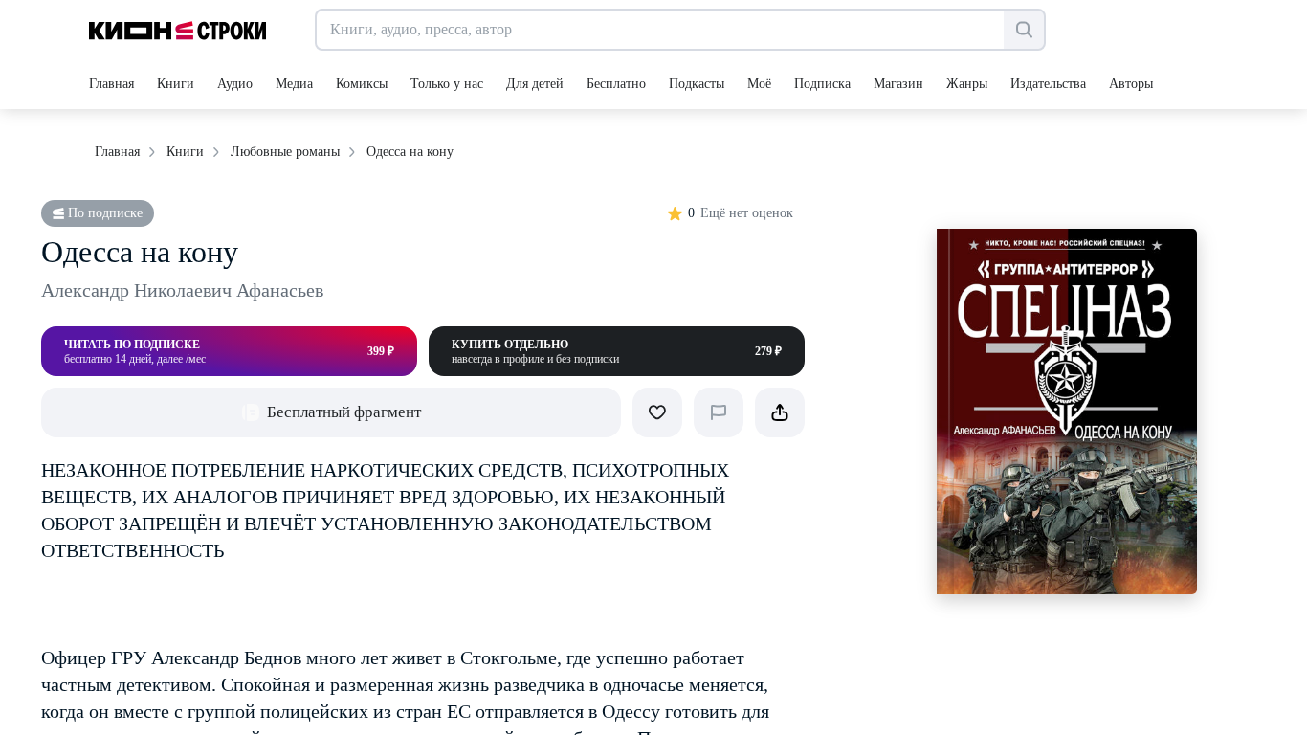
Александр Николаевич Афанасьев (182, 290)
